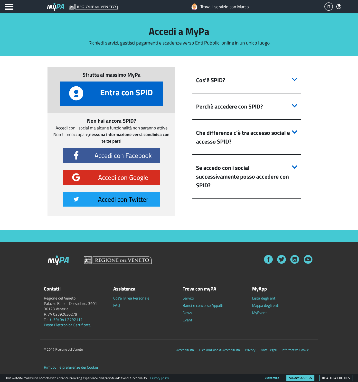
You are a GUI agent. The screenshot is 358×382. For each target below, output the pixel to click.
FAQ (116, 305)
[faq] (338, 7)
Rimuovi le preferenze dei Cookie (71, 367)
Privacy (250, 350)
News (187, 313)
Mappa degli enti (265, 305)
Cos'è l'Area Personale (131, 298)
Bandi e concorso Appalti (203, 305)
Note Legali (269, 350)
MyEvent (259, 313)
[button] (246, 80)
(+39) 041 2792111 (66, 319)
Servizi (188, 298)
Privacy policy (159, 377)
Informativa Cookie (295, 350)
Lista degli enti (264, 298)
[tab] (246, 80)
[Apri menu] (9, 6)
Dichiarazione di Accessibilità (219, 350)
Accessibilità (185, 350)
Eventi (188, 320)
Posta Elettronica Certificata (67, 325)
